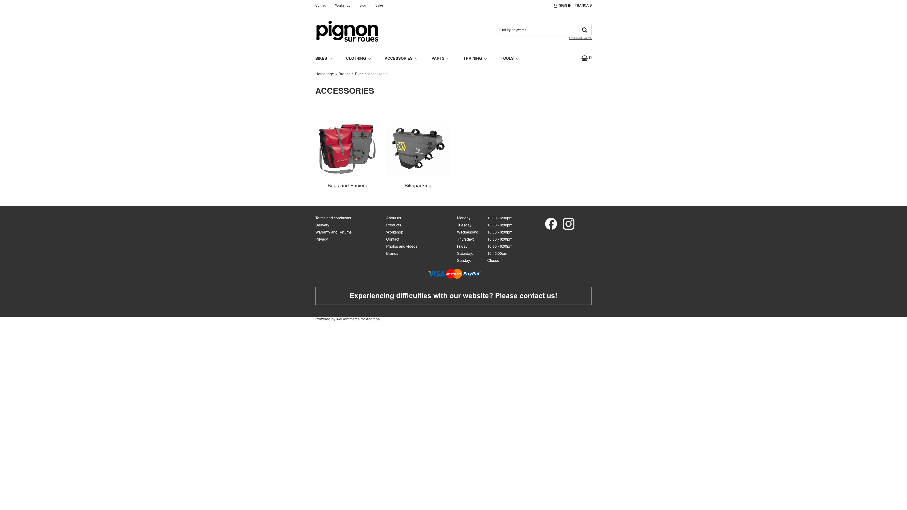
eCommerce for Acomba (359, 319)
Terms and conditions (333, 218)
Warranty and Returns (333, 232)
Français (583, 5)
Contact (392, 239)
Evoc (359, 73)
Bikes (321, 58)
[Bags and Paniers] (347, 148)
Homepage (324, 73)
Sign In (565, 5)
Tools (507, 58)
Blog (362, 5)
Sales (379, 5)
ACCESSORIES (399, 58)
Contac (320, 5)
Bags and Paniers (347, 185)
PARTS (438, 58)
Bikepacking (418, 185)
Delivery (322, 225)
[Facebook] (551, 223)
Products (393, 225)
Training (472, 58)
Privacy (321, 239)
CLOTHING (356, 58)
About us (393, 218)
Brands (344, 73)
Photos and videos (401, 246)
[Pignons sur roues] (347, 31)
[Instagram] (568, 223)
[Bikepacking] (418, 148)
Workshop (342, 5)
